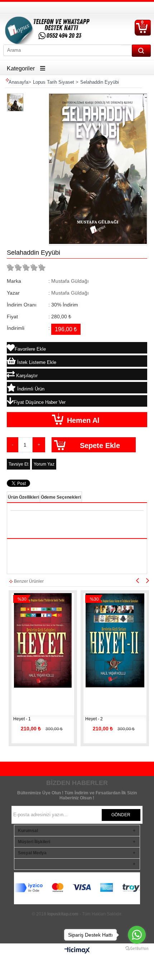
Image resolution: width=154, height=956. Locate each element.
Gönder (120, 814)
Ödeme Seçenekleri (61, 497)
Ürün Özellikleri (23, 497)
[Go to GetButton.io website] (136, 948)
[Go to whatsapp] (137, 935)
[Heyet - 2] (114, 640)
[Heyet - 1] (42, 640)
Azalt (12, 444)
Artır (39, 444)
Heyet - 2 (94, 718)
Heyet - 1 (22, 718)
